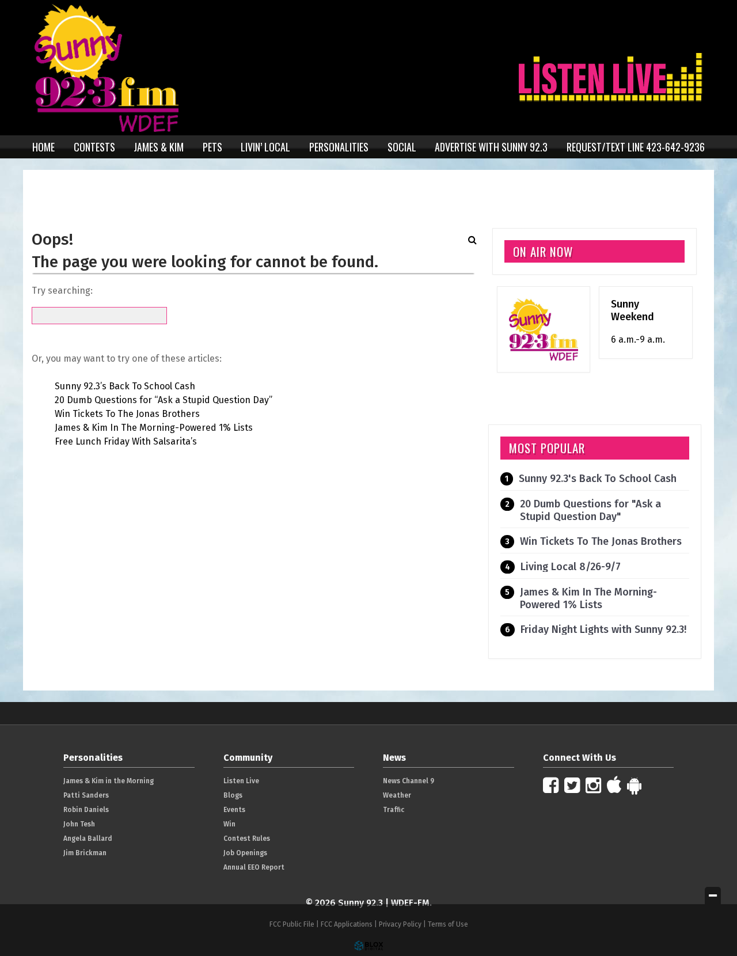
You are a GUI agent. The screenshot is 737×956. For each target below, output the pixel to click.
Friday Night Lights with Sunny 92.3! (603, 629)
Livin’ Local (265, 146)
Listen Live (241, 781)
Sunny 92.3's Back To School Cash (598, 478)
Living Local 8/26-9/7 (571, 566)
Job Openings (245, 853)
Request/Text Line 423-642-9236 (636, 146)
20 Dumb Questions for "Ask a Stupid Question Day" (590, 510)
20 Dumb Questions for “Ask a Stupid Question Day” (163, 399)
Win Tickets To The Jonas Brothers (127, 413)
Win (229, 824)
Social (402, 146)
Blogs (232, 795)
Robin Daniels (86, 810)
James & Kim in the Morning (108, 781)
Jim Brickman (85, 853)
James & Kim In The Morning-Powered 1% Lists (154, 427)
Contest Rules (246, 838)
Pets (212, 146)
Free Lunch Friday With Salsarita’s (126, 441)
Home (43, 146)
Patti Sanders (86, 795)
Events (234, 810)
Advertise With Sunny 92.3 (491, 146)
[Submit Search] (472, 239)
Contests (94, 146)
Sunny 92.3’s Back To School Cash (125, 386)
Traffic (393, 810)
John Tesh (79, 824)
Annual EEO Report (253, 867)
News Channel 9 (408, 781)
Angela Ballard (87, 838)
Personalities (338, 146)
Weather (397, 795)
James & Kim (159, 146)
